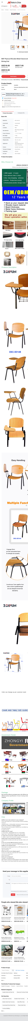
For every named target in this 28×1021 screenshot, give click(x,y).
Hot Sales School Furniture (7, 973)
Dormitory (3, 978)
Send (13, 894)
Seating (15, 973)
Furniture (6, 9)
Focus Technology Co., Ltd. (17, 1015)
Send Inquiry (13, 76)
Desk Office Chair (21, 1002)
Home (2, 9)
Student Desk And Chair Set (8, 992)
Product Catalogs (20, 970)
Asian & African (17, 975)
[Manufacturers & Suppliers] (14, 2)
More (2, 1011)
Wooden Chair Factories (19, 998)
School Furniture (13, 9)
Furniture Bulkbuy (6, 1008)
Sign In (3, 106)
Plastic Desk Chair (22, 1005)
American (3, 975)
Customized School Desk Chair (8, 1005)
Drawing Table (17, 978)
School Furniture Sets (21, 9)
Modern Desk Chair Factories (8, 1002)
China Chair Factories (6, 998)
